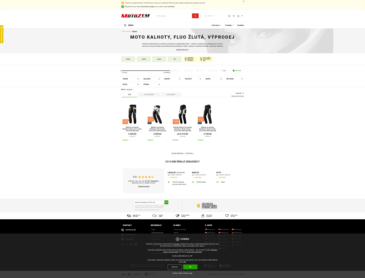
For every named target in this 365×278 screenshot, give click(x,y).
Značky (167, 79)
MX (175, 59)
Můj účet (210, 16)
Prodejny (228, 25)
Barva (208, 79)
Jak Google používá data (194, 252)
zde (191, 273)
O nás (153, 229)
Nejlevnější (149, 94)
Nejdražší (171, 94)
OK (190, 267)
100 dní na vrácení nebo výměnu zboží (209, 205)
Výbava (146, 84)
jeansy (159, 59)
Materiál (230, 79)
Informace (215, 25)
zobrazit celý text (182, 49)
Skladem (146, 79)
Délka (125, 84)
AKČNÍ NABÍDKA (178, 153)
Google (177, 244)
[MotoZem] (135, 16)
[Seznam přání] (234, 16)
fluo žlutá (129, 89)
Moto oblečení (126, 31)
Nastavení (175, 267)
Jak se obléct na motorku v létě (207, 59)
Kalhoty (134, 31)
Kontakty (240, 25)
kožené (128, 59)
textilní (144, 59)
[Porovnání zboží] (229, 16)
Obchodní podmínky (157, 232)
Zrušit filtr (238, 93)
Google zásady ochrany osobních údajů (149, 206)
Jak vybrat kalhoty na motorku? (190, 59)
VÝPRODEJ (189, 153)
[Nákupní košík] (239, 15)
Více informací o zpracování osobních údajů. (147, 209)
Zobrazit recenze (143, 186)
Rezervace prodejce (180, 229)
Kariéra (176, 232)
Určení (125, 79)
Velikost (188, 79)
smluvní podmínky (158, 207)
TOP (129, 94)
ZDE (184, 262)
